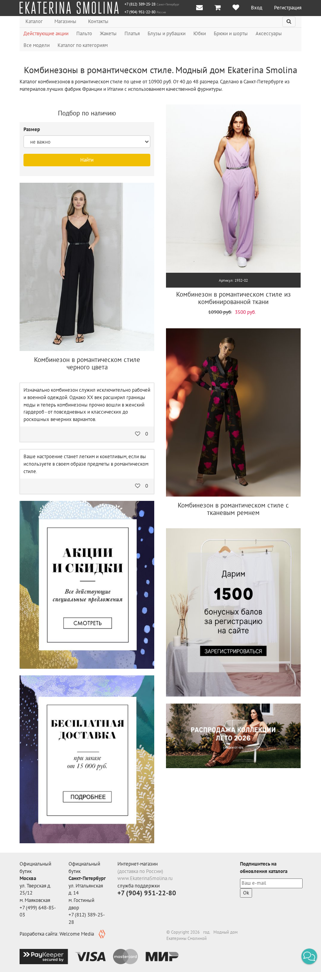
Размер (32, 129)
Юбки (199, 33)
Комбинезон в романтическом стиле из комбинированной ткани (233, 298)
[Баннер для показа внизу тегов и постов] (233, 736)
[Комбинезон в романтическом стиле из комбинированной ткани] (233, 188)
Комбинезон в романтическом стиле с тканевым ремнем (233, 509)
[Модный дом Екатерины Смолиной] (69, 8)
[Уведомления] (199, 8)
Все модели (36, 45)
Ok (246, 892)
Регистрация (287, 7)
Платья (132, 33)
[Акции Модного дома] (87, 584)
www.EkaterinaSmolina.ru (145, 878)
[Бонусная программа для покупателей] (233, 612)
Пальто (84, 33)
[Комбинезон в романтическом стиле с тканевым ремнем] (233, 412)
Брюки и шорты (231, 33)
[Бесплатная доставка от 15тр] (87, 759)
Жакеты (108, 33)
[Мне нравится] (236, 8)
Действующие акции (46, 33)
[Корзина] (218, 8)
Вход (256, 7)
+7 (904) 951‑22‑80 (139, 12)
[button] (309, 956)
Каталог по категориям (83, 45)
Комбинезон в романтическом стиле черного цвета (87, 363)
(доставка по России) (140, 871)
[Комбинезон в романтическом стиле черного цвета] (87, 267)
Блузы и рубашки (167, 33)
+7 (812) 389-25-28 (139, 4)
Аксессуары (269, 33)
